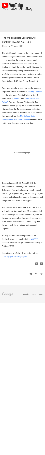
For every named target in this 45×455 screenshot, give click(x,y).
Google (26, 294)
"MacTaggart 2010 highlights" (15, 256)
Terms (41, 294)
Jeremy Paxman (35, 91)
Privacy (33, 294)
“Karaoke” (16, 99)
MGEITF (34, 239)
